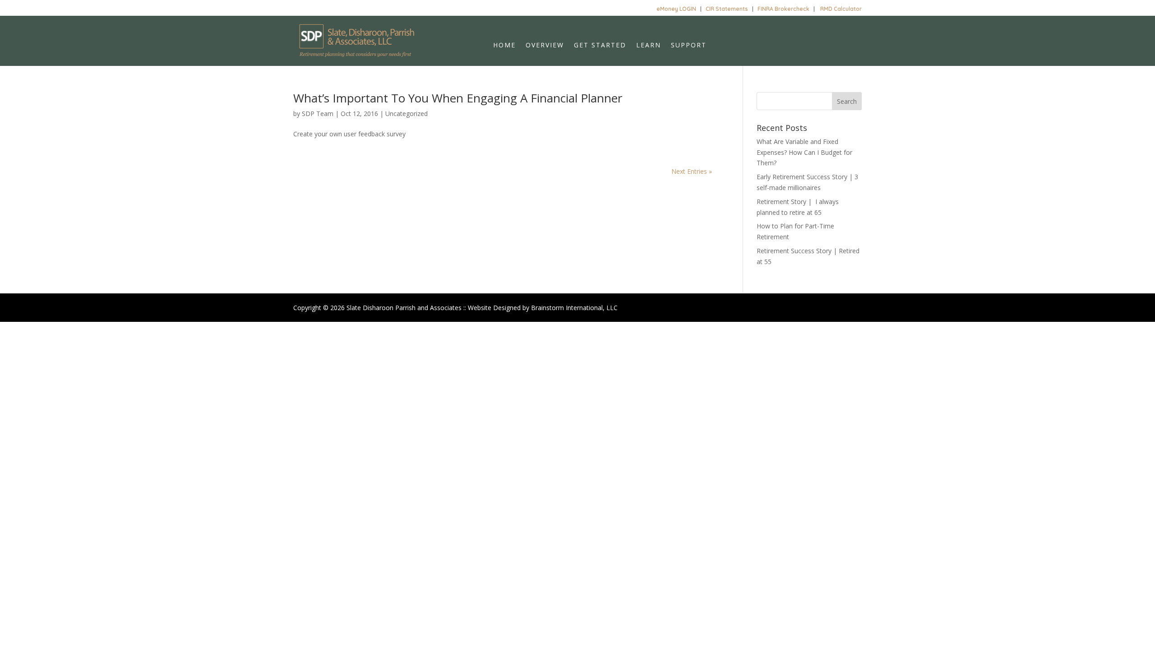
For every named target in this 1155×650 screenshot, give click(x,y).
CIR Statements (727, 8)
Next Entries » (691, 171)
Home (504, 45)
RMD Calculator (841, 8)
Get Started (600, 45)
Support (689, 45)
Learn (648, 45)
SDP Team (317, 113)
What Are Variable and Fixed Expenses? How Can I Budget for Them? (804, 152)
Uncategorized (406, 113)
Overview (545, 45)
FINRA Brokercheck (783, 8)
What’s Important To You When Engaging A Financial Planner (457, 98)
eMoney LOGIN (676, 8)
